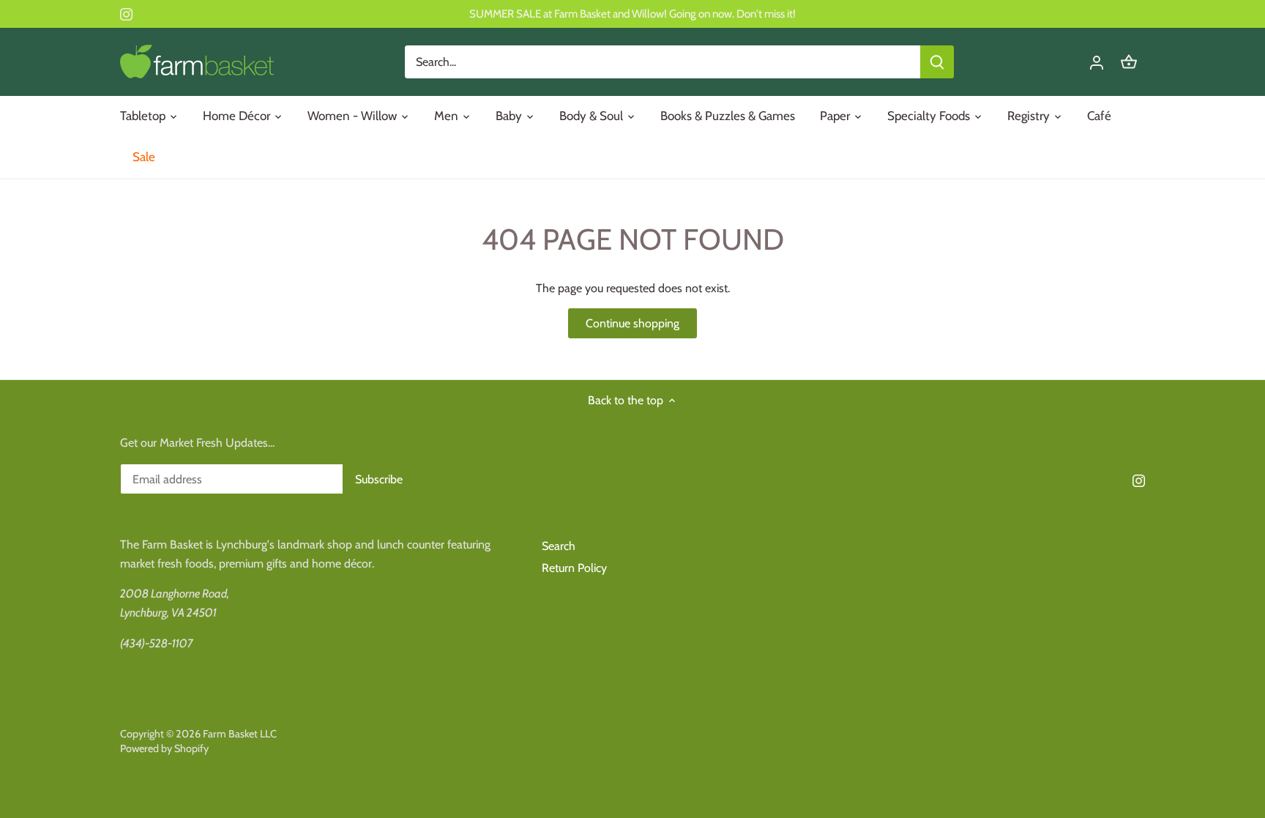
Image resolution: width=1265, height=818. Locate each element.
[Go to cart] (1129, 62)
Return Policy (574, 568)
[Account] (1097, 62)
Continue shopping (632, 323)
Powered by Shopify (164, 748)
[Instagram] (126, 14)
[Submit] (937, 61)
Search (558, 546)
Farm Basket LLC (240, 733)
